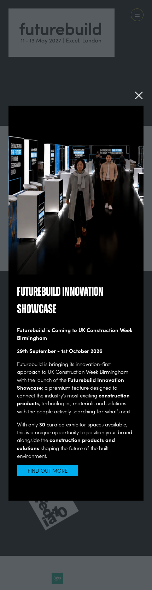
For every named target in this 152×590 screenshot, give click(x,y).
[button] (139, 95)
